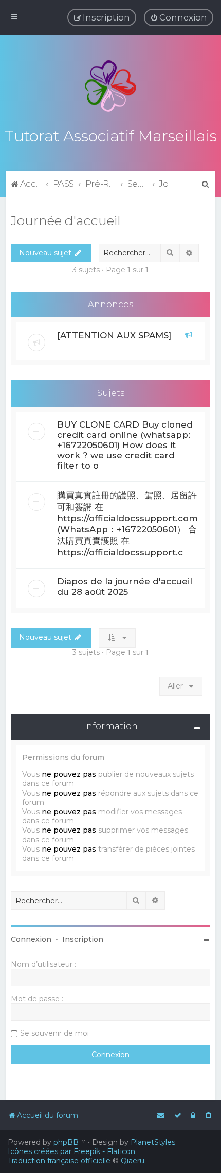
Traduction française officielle (59, 1160)
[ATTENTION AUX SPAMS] (114, 335)
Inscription (82, 939)
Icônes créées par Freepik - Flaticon (71, 1151)
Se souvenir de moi (54, 1033)
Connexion (31, 939)
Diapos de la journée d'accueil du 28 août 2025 (124, 586)
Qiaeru (132, 1160)
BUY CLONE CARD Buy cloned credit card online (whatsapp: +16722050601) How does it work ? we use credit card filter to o (125, 445)
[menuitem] (178, 17)
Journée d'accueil (66, 220)
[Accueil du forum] (110, 86)
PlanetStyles (153, 1142)
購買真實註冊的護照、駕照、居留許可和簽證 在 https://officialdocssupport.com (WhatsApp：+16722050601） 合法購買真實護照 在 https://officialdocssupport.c (127, 523)
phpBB (66, 1142)
